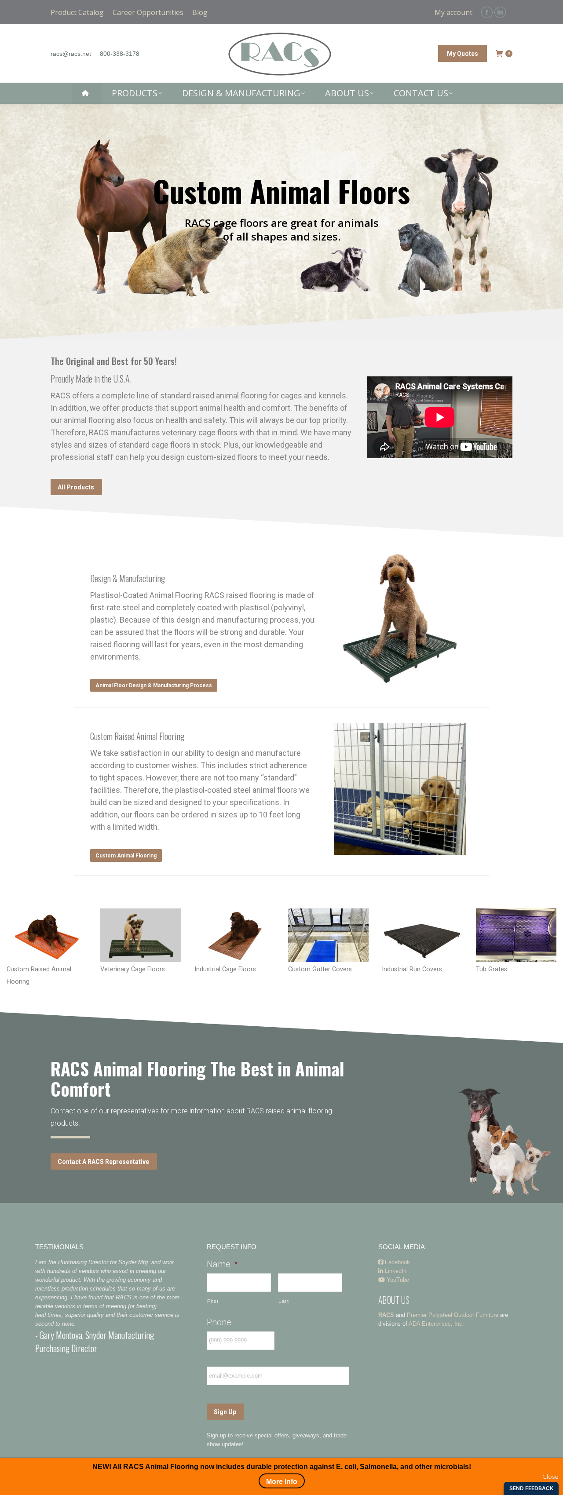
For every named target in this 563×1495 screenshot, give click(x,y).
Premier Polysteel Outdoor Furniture (452, 1315)
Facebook (396, 1262)
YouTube (397, 1279)
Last (283, 1301)
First (212, 1301)
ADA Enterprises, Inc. (436, 1323)
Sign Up (225, 1411)
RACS (386, 1315)
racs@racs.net (71, 53)
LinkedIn (394, 1271)
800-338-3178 (119, 53)
